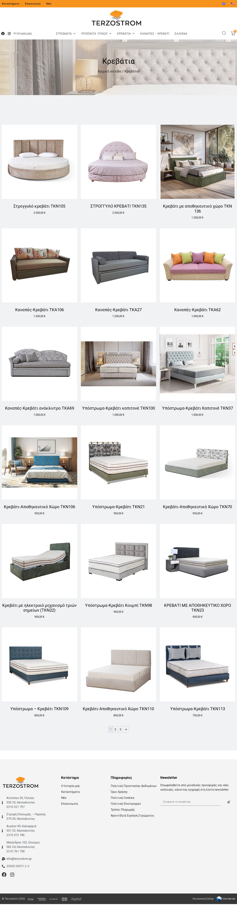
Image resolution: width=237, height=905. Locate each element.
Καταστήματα (10, 3)
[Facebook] (3, 33)
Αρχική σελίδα (109, 71)
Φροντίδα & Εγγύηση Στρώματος (132, 815)
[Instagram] (9, 33)
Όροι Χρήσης (119, 792)
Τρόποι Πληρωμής (123, 809)
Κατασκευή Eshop (203, 898)
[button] (224, 33)
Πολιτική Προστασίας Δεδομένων (134, 786)
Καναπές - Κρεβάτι (154, 33)
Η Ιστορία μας (23, 33)
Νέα (48, 3)
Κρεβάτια (124, 33)
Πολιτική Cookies (122, 798)
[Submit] (228, 802)
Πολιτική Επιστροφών (126, 803)
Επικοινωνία (33, 3)
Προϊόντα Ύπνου (94, 33)
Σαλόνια (180, 33)
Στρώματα (64, 33)
